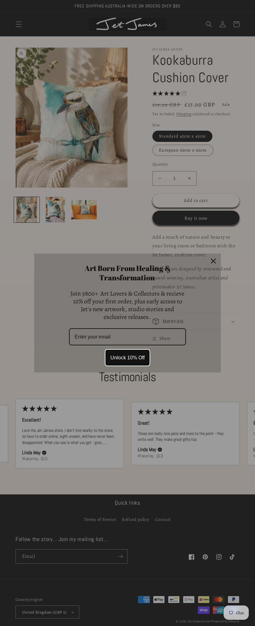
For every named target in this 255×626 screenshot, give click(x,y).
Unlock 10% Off (127, 357)
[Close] (213, 261)
